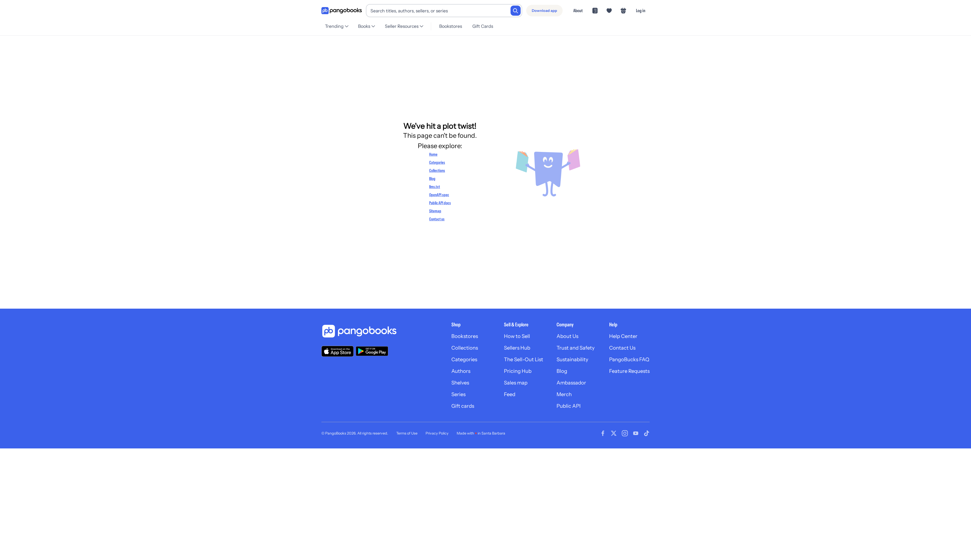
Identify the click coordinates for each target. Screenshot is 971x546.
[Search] (516, 11)
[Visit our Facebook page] (603, 433)
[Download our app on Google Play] (372, 351)
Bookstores (450, 26)
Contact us (437, 218)
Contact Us (622, 348)
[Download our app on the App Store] (337, 351)
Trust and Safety (575, 348)
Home (433, 154)
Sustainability (572, 359)
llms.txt (434, 186)
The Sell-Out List (523, 359)
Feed (509, 394)
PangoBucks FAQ (629, 359)
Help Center (623, 336)
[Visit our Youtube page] (636, 433)
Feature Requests (629, 371)
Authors (460, 371)
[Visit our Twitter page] (614, 433)
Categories (437, 162)
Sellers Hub (517, 348)
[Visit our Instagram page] (625, 433)
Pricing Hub (518, 371)
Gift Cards (482, 26)
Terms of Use (406, 433)
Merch (564, 394)
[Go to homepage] (341, 10)
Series (458, 394)
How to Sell (517, 336)
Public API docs (440, 202)
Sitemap (435, 210)
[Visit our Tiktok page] (647, 433)
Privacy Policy (437, 433)
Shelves (460, 383)
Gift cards (462, 406)
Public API (569, 406)
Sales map (515, 383)
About (578, 10)
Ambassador (571, 383)
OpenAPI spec (439, 194)
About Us (567, 336)
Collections (437, 170)
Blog (432, 178)
